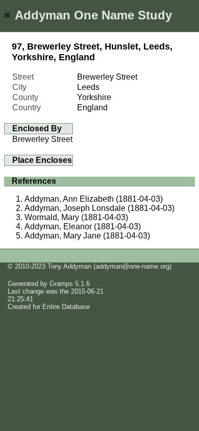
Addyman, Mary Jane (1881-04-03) (87, 235)
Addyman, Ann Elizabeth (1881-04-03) (93, 199)
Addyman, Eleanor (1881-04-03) (82, 226)
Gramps (61, 284)
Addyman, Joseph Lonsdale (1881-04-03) (99, 208)
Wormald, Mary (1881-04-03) (76, 217)
